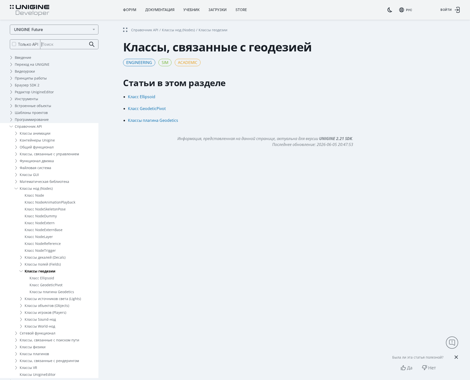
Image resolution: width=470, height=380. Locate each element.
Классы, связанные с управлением (49, 154)
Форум (129, 10)
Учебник (191, 10)
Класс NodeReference (43, 243)
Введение (23, 57)
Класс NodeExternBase (44, 229)
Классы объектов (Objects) (47, 305)
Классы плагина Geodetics (52, 291)
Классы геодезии (40, 271)
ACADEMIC (187, 62)
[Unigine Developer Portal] (29, 10)
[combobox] (405, 9)
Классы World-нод (40, 326)
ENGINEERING (139, 62)
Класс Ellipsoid (42, 278)
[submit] (92, 44)
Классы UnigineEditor (38, 374)
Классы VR (28, 367)
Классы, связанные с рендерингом (49, 360)
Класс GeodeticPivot (46, 285)
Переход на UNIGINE (32, 64)
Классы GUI (29, 174)
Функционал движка (37, 160)
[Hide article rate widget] (456, 357)
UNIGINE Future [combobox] (28, 29)
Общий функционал (37, 147)
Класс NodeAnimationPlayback (50, 202)
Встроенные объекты (33, 105)
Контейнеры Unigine (37, 140)
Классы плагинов (34, 353)
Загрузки (217, 10)
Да (409, 368)
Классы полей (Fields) (43, 264)
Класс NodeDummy (41, 216)
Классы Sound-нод (40, 319)
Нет (432, 368)
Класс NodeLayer (39, 236)
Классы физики (33, 347)
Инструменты (26, 98)
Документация (159, 10)
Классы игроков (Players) (45, 312)
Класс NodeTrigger (40, 250)
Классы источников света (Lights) (53, 298)
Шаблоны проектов (31, 112)
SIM (165, 62)
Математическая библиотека (44, 181)
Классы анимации (35, 133)
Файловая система (35, 167)
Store (241, 10)
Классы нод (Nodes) (36, 188)
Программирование (32, 119)
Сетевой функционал (37, 333)
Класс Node (34, 195)
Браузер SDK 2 (27, 85)
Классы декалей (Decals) (45, 257)
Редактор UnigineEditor (34, 92)
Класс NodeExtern (40, 223)
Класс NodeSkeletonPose (45, 209)
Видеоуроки (25, 71)
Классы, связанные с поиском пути (49, 340)
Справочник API (28, 126)
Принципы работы (31, 78)
